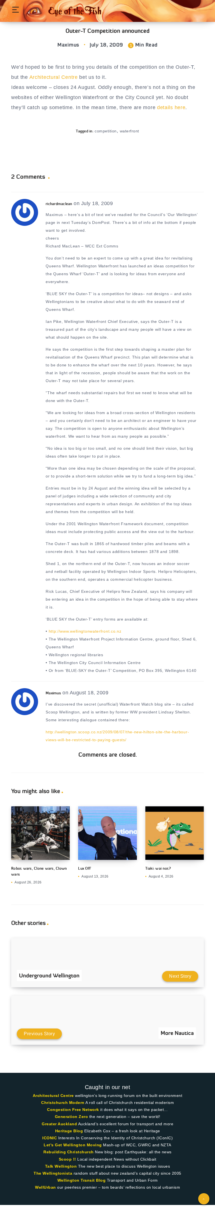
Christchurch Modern (63, 1102)
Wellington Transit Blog (81, 1180)
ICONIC (49, 1138)
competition (106, 131)
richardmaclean (59, 203)
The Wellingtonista (53, 1173)
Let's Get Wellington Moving (73, 1145)
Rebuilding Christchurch (68, 1152)
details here (171, 107)
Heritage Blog (69, 1131)
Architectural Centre (53, 77)
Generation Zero (71, 1116)
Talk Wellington (61, 1166)
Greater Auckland (59, 1124)
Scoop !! (67, 1159)
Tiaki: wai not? (158, 868)
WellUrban (45, 1187)
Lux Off (84, 868)
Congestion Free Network (73, 1109)
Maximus (53, 693)
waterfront (129, 131)
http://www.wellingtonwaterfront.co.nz (85, 631)
